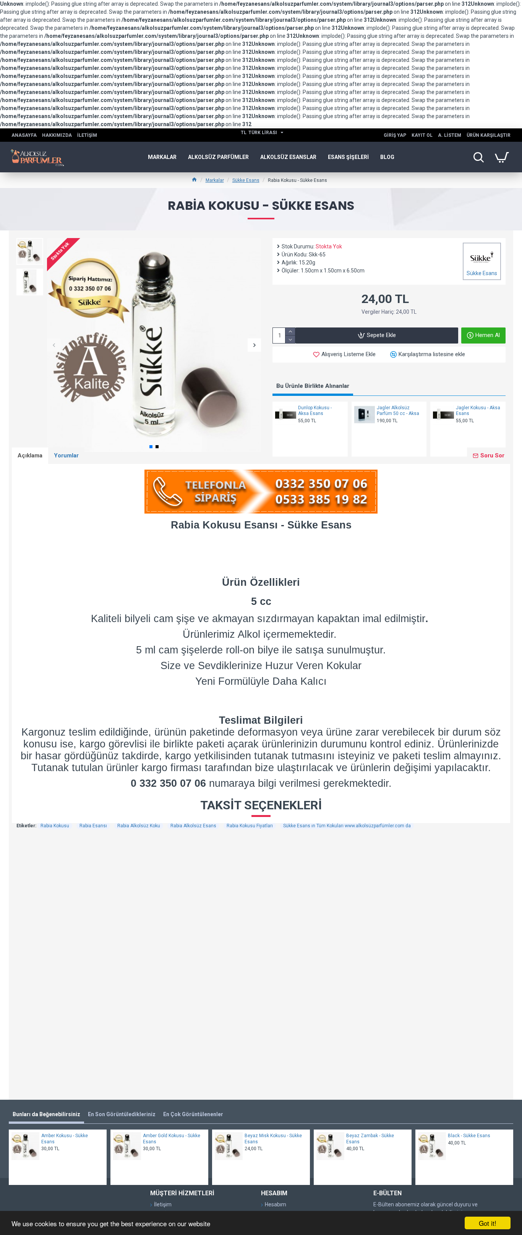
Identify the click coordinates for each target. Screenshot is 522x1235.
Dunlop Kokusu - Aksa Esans (315, 411)
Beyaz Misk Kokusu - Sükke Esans (273, 1138)
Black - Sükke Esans (469, 1135)
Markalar (215, 180)
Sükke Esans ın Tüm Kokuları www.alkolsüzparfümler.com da (347, 825)
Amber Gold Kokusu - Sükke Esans (171, 1138)
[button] (53, 345)
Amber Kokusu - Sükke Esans (64, 1138)
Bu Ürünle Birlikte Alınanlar (312, 385)
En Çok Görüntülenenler (193, 1114)
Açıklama (30, 455)
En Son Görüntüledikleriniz (122, 1114)
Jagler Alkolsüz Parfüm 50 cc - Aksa (398, 411)
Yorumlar (66, 455)
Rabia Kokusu (55, 825)
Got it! (487, 1223)
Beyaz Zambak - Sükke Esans (370, 1138)
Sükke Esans (245, 180)
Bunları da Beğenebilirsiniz (46, 1114)
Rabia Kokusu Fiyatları (250, 825)
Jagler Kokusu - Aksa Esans (478, 411)
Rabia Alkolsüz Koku (138, 825)
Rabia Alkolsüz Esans (193, 825)
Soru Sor (492, 455)
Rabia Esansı (93, 825)
